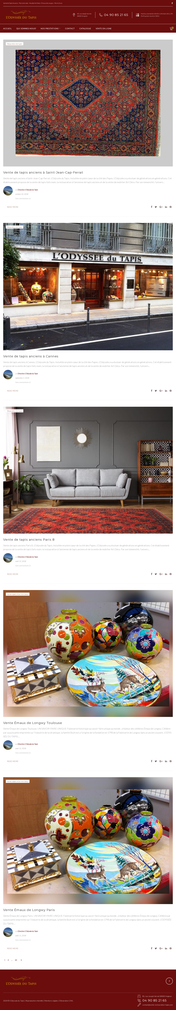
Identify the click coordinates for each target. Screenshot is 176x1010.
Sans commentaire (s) (23, 198)
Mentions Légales (51, 1001)
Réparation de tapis (14, 44)
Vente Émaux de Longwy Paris (29, 910)
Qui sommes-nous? (26, 28)
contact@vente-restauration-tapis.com (158, 1005)
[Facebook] (172, 3)
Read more (12, 207)
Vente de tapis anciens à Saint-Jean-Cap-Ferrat (43, 172)
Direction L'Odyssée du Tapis (28, 190)
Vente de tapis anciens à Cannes (30, 356)
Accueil (7, 28)
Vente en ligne (104, 28)
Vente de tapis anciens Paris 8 (29, 539)
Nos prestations (49, 28)
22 (16, 960)
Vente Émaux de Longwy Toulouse (32, 723)
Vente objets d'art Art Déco (17, 594)
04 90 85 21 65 (116, 15)
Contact (70, 28)
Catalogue (85, 28)
